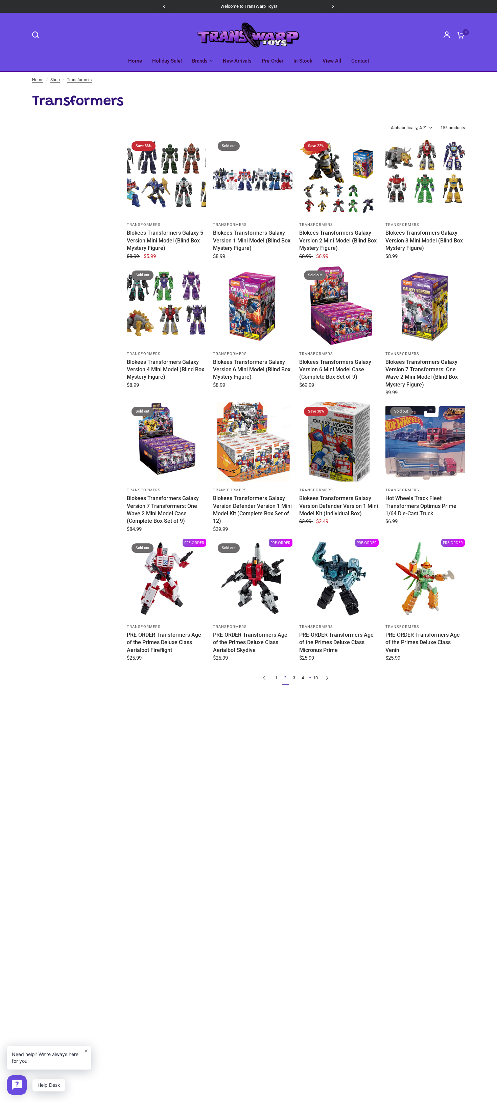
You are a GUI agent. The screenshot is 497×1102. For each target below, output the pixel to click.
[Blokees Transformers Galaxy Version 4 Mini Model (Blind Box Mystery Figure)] (166, 305)
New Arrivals (237, 61)
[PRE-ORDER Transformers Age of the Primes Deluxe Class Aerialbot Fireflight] (166, 578)
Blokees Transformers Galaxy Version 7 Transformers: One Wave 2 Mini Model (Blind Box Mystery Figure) (421, 373)
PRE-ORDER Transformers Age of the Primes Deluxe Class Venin (422, 642)
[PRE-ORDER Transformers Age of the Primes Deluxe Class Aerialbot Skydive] (252, 578)
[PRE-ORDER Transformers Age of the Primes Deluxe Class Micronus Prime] (339, 578)
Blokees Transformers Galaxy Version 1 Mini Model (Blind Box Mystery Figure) (251, 240)
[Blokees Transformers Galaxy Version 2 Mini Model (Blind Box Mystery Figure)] (339, 176)
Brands (200, 61)
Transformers (79, 79)
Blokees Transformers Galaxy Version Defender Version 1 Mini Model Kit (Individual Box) (338, 506)
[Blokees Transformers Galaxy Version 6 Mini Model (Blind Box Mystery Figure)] (252, 305)
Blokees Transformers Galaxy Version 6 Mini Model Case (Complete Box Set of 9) (335, 369)
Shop (55, 79)
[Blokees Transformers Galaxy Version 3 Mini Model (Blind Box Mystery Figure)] (425, 176)
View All (332, 61)
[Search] (37, 34)
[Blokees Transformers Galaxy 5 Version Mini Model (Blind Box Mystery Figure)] (166, 176)
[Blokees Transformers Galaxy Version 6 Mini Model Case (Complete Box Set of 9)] (339, 305)
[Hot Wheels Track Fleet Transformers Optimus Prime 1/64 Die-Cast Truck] (425, 442)
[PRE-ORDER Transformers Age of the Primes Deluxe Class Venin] (425, 578)
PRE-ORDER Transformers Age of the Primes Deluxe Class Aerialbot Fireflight (164, 642)
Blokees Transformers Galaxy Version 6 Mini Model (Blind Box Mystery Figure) (251, 369)
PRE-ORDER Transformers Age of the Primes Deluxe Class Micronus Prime (336, 642)
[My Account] (446, 34)
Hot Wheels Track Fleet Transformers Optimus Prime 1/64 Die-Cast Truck (420, 506)
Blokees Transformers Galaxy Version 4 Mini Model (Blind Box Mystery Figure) (165, 369)
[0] (459, 34)
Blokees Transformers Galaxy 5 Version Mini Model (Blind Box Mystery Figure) (165, 240)
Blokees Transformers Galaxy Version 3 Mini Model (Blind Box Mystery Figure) (424, 240)
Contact (360, 61)
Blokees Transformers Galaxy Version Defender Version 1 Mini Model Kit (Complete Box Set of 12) (252, 509)
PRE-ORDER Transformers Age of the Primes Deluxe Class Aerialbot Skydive (250, 642)
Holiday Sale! (167, 61)
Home (135, 61)
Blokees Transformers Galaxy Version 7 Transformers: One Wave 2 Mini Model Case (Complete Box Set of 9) (163, 509)
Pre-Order (272, 61)
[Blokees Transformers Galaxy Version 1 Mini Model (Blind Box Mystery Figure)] (252, 176)
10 (315, 677)
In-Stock (302, 61)
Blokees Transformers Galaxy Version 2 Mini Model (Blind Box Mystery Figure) (338, 240)
